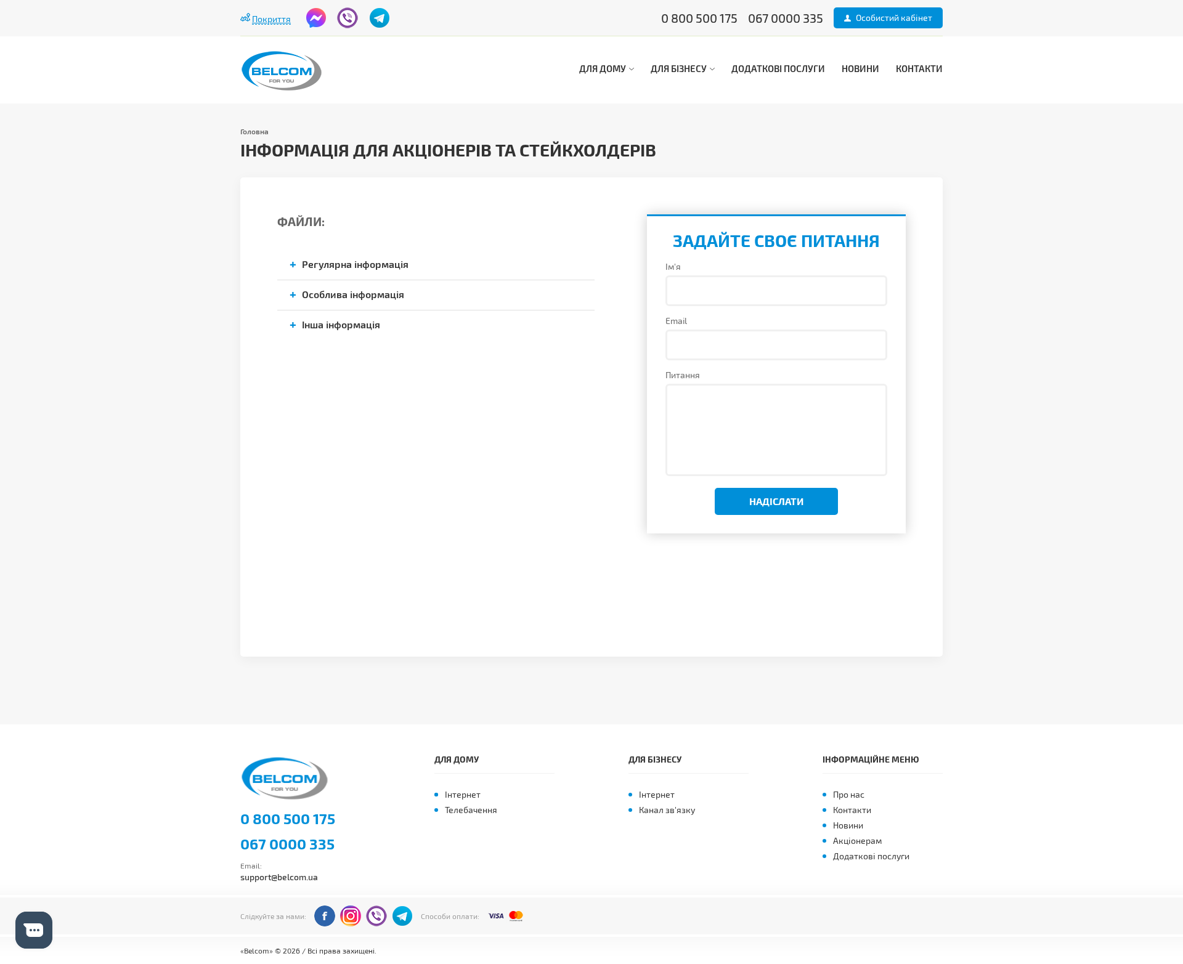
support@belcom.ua (279, 877)
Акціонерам (857, 840)
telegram (379, 17)
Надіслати (776, 501)
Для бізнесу (680, 68)
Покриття (271, 19)
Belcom (288, 778)
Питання (682, 375)
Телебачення (471, 809)
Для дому (603, 68)
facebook (316, 18)
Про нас (848, 794)
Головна (254, 131)
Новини (860, 68)
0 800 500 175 (287, 819)
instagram (350, 915)
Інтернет (463, 794)
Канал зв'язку (667, 809)
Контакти (919, 68)
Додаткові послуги (778, 68)
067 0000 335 (287, 844)
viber (347, 17)
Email (676, 320)
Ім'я (673, 266)
